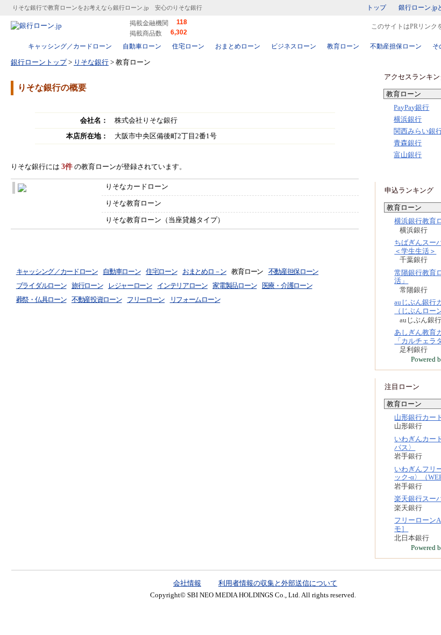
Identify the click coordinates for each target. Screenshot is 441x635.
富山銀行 (408, 155)
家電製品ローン (234, 285)
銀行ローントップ (39, 62)
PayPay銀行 (411, 107)
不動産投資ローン (97, 299)
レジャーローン (130, 285)
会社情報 (187, 583)
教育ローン (343, 46)
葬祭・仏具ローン (41, 299)
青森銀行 (408, 143)
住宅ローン (188, 46)
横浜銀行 (408, 119)
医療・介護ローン (287, 285)
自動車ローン (142, 46)
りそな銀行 (91, 62)
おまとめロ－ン (204, 271)
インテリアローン (182, 285)
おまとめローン (237, 46)
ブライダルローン (41, 285)
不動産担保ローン (396, 46)
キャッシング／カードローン (70, 46)
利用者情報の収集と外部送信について (277, 583)
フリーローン (146, 299)
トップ (376, 7)
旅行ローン (87, 285)
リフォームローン (195, 299)
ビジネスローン (293, 46)
